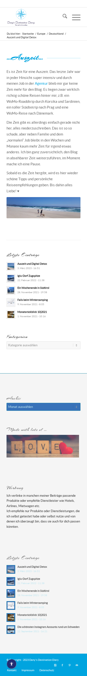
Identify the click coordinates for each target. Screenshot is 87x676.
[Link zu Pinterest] (69, 665)
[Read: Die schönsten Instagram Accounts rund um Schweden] (11, 629)
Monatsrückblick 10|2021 (32, 311)
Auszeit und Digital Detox (32, 263)
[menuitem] (62, 17)
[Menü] (73, 17)
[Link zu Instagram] (55, 665)
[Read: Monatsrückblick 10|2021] (11, 314)
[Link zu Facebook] (62, 665)
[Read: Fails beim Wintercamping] (11, 302)
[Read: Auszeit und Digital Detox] (11, 266)
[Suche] (62, 17)
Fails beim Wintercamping (32, 299)
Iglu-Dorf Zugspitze (28, 275)
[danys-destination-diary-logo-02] (36, 17)
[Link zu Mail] (76, 665)
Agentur (41, 83)
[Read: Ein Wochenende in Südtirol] (11, 290)
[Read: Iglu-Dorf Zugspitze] (11, 278)
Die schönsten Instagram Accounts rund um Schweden (48, 626)
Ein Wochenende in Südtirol (33, 287)
